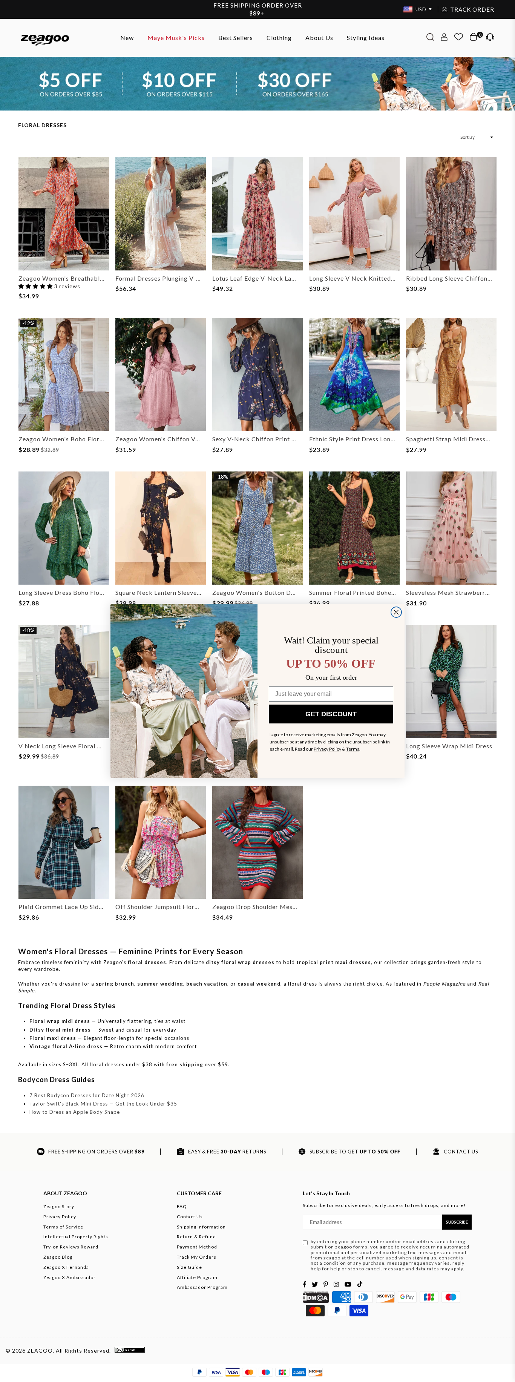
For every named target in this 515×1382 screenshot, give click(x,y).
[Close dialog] (396, 612)
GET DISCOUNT (331, 714)
